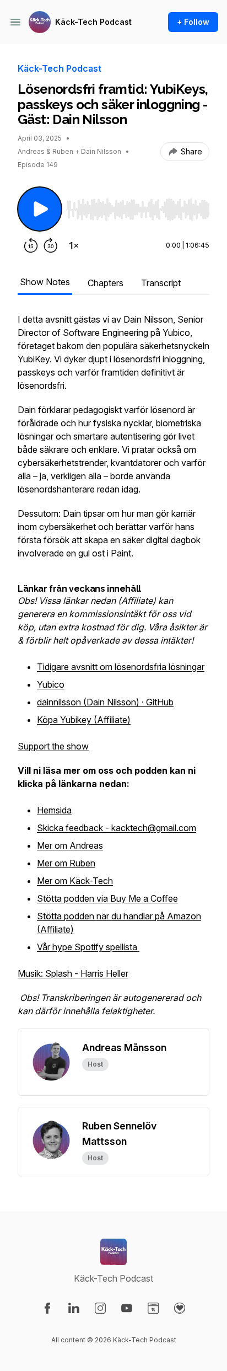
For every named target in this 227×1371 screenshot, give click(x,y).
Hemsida (54, 810)
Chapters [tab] (105, 282)
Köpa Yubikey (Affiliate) (84, 719)
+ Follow (193, 21)
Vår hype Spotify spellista (88, 946)
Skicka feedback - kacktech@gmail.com (116, 827)
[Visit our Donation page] (179, 1308)
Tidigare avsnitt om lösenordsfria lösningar (120, 666)
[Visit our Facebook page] (47, 1308)
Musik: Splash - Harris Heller (73, 973)
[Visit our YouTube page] (126, 1308)
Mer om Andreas (70, 845)
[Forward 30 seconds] (50, 245)
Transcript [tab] (161, 282)
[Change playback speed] (74, 245)
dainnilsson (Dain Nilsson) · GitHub (105, 702)
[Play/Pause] (40, 209)
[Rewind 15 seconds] (31, 245)
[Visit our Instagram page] (100, 1308)
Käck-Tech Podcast (93, 21)
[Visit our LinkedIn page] (73, 1308)
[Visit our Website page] (153, 1308)
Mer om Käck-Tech (75, 880)
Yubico (50, 684)
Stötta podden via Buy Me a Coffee (107, 898)
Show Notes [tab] (45, 281)
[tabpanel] (113, 671)
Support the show (53, 746)
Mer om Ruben (66, 863)
